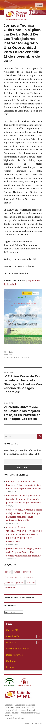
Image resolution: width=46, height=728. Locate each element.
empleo (27, 572)
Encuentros (11, 577)
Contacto (11, 661)
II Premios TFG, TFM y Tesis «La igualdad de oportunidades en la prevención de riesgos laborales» (23, 499)
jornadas (25, 357)
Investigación (13, 636)
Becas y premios (14, 655)
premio (20, 582)
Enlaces (10, 667)
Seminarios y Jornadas (17, 649)
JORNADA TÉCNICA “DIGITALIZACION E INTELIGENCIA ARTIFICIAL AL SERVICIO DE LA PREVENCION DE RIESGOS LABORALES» (24, 534)
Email (6, 457)
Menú (39, 5)
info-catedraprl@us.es (14, 718)
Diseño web (38, 723)
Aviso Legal (29, 723)
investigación (26, 577)
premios (30, 582)
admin (10, 352)
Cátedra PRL (12, 630)
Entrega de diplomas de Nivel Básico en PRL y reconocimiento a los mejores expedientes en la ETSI (24, 485)
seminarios (10, 588)
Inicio (9, 624)
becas (7, 572)
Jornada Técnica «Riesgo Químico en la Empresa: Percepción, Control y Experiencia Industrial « (24, 552)
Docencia (11, 642)
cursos (16, 572)
